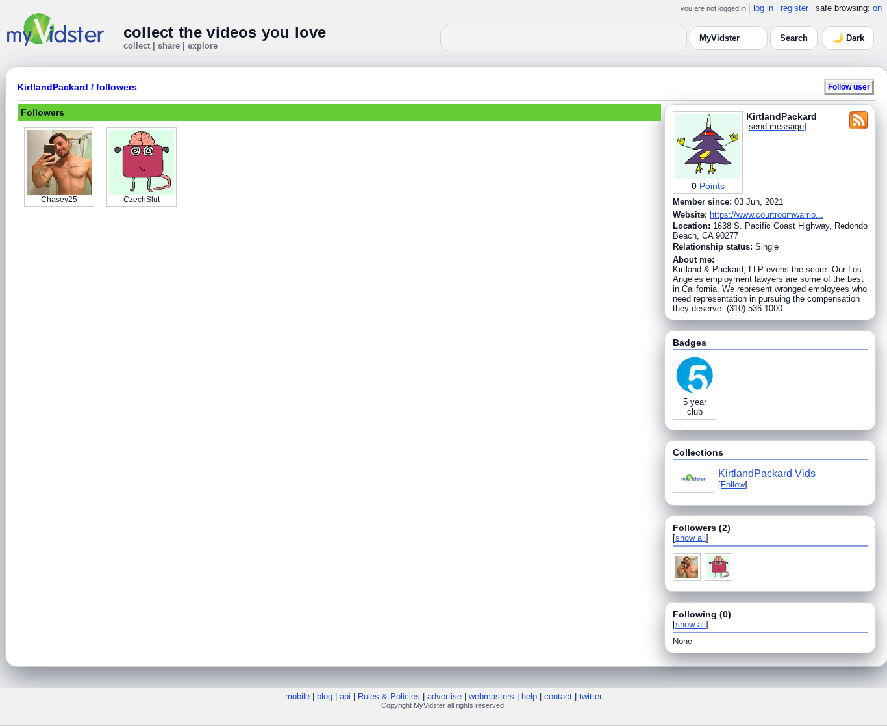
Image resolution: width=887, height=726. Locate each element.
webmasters (491, 696)
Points (712, 186)
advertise (444, 696)
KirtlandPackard (53, 87)
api (345, 696)
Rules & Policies (389, 696)
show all (690, 538)
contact (558, 696)
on (877, 8)
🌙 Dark (848, 38)
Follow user (849, 87)
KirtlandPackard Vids (767, 473)
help (529, 696)
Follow (733, 484)
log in (763, 8)
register (794, 8)
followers (116, 87)
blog (324, 696)
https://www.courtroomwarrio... (766, 215)
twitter (590, 696)
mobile (297, 696)
